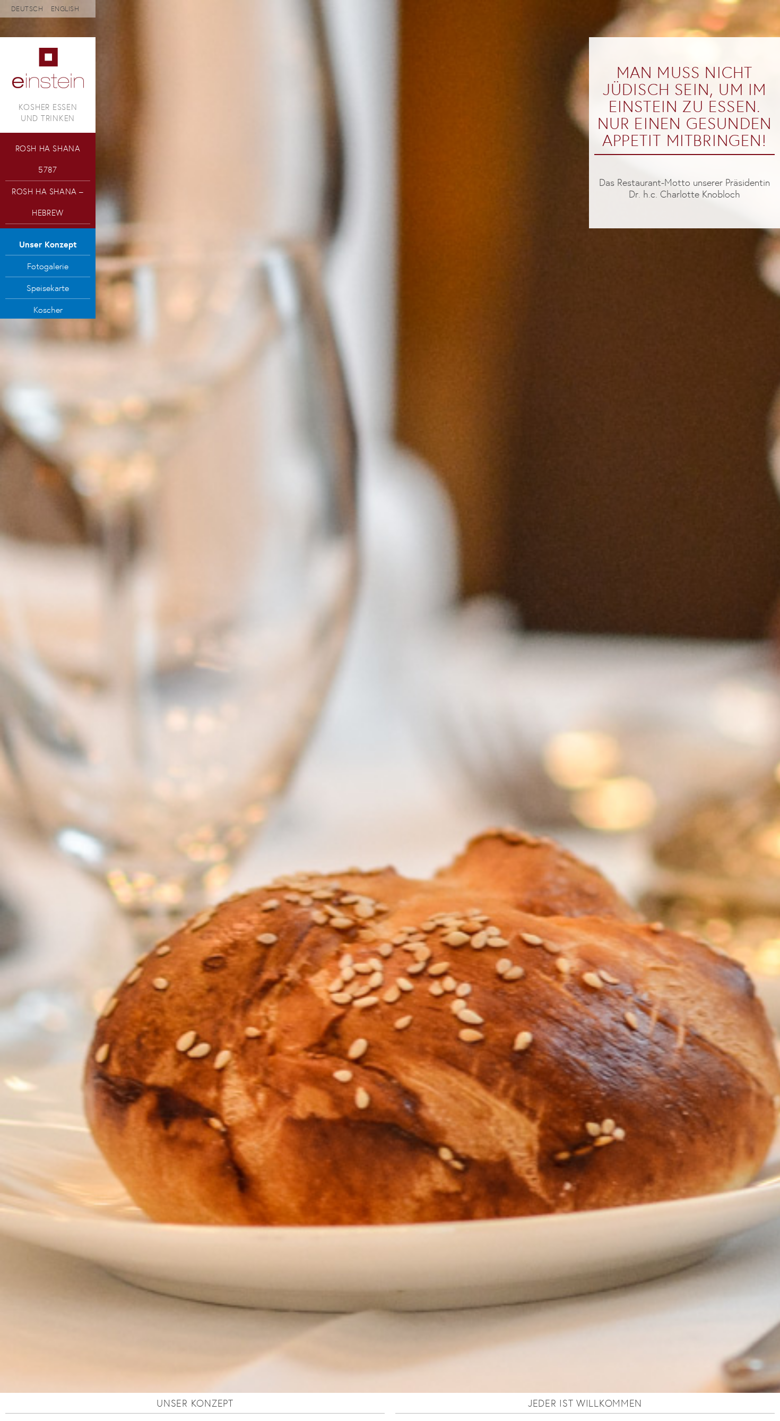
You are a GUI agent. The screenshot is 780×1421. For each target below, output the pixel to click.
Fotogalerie (47, 266)
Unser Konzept (48, 244)
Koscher (48, 309)
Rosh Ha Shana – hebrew (48, 202)
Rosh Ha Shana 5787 (48, 159)
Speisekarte (48, 288)
